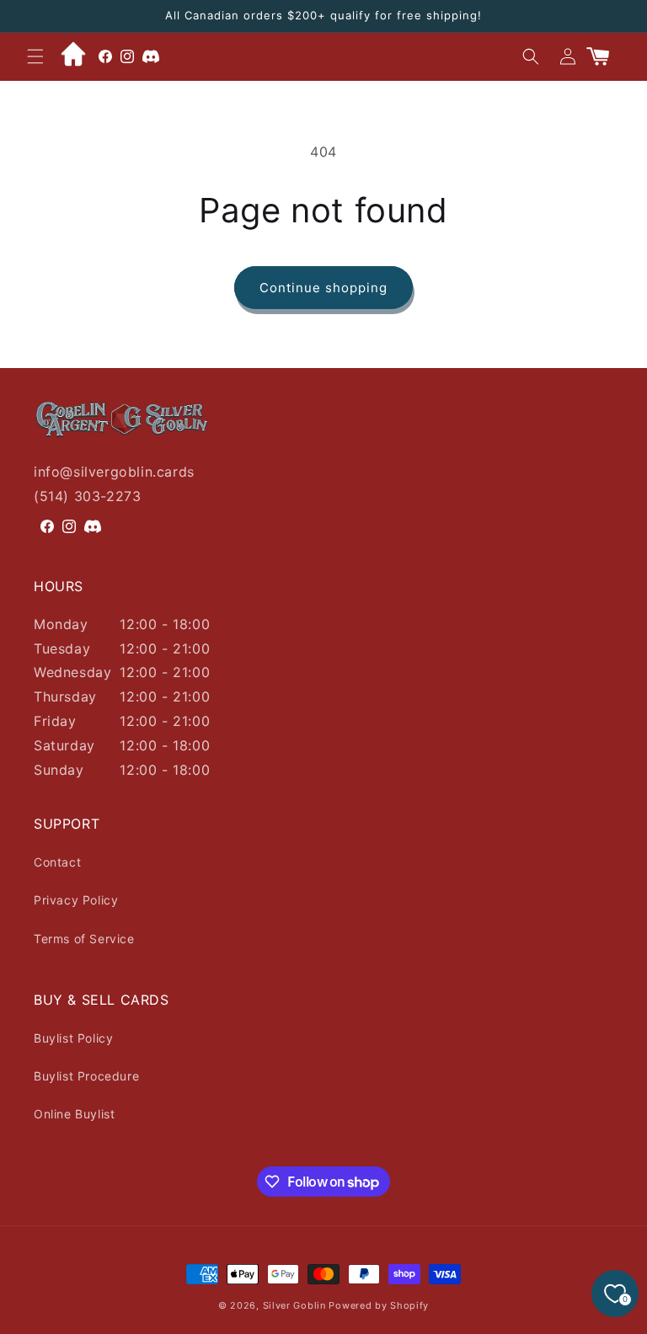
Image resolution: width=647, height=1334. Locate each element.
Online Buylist (74, 1114)
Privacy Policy (76, 900)
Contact (57, 862)
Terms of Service (84, 938)
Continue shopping (323, 288)
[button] (35, 56)
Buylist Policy (73, 1038)
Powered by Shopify (379, 1305)
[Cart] (604, 56)
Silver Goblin (294, 1305)
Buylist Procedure (86, 1076)
